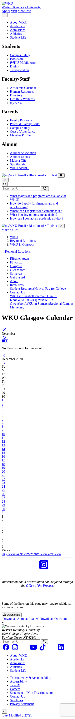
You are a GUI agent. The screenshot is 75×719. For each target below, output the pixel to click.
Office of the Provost (39, 585)
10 (3, 434)
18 (3, 464)
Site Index (16, 700)
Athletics (16, 33)
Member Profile (20, 135)
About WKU (18, 22)
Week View (23, 554)
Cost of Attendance (22, 131)
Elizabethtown (19, 258)
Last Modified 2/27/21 (17, 715)
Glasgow (16, 266)
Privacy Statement (22, 704)
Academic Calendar (23, 88)
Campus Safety (20, 55)
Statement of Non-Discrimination (32, 692)
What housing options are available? (34, 214)
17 (3, 460)
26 (3, 494)
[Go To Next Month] (4, 337)
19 (3, 467)
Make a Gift (18, 160)
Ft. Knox (16, 262)
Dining (14, 66)
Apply (6, 11)
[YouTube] (33, 648)
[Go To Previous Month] (4, 330)
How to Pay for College (50, 288)
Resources (17, 285)
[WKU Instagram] (44, 567)
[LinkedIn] (61, 648)
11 (3, 437)
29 (3, 505)
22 (3, 479)
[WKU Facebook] (31, 567)
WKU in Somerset (37, 303)
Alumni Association (23, 153)
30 (3, 509)
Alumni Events (20, 157)
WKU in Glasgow (22, 244)
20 (3, 471)
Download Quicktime (53, 618)
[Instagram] (15, 648)
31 (3, 512)
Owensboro (17, 270)
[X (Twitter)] (52, 648)
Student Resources (22, 288)
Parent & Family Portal (25, 124)
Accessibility (18, 681)
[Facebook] (6, 648)
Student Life (18, 37)
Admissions (17, 30)
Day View (8, 554)
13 (3, 445)
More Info (24, 11)
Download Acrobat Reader (20, 618)
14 (3, 449)
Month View (39, 554)
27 (3, 497)
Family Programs (21, 120)
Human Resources (22, 91)
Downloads (13, 614)
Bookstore (17, 59)
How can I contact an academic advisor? (36, 218)
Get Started (17, 277)
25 (3, 490)
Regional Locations (23, 240)
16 (3, 456)
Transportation (19, 70)
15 (3, 452)
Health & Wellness (22, 99)
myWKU (16, 103)
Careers (15, 689)
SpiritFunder (18, 164)
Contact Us (17, 292)
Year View (54, 554)
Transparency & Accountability (30, 677)
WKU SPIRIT (19, 168)
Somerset (16, 273)
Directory (16, 95)
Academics (17, 26)
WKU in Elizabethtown (25, 296)
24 (3, 486)
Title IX (15, 685)
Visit (14, 11)
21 (3, 475)
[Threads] (24, 648)
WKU (14, 237)
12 (3, 441)
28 (3, 501)
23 (3, 482)
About (14, 281)
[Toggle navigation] (3, 252)
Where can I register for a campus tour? (36, 211)
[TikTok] (43, 648)
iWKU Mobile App (23, 62)
